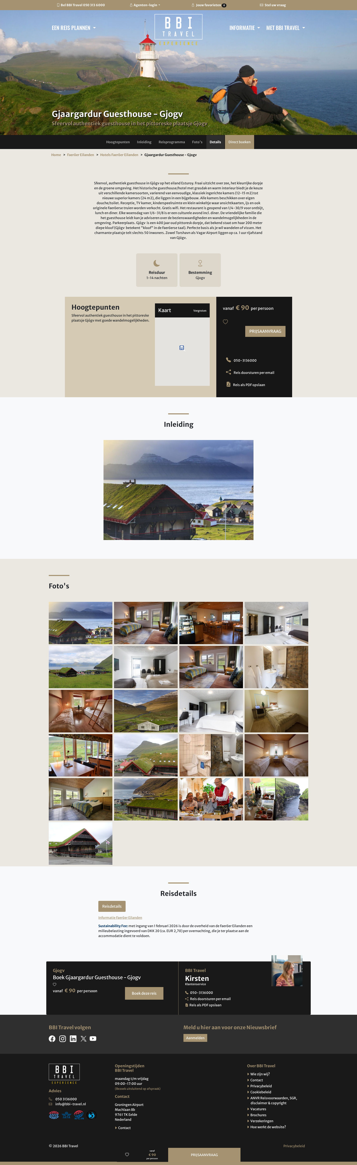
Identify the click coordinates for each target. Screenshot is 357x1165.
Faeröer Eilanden (80, 155)
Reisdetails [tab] (112, 906)
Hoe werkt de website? (268, 1127)
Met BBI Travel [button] (283, 27)
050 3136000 (66, 1099)
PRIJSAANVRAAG (265, 331)
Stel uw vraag (275, 5)
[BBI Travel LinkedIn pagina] (74, 1040)
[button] (118, 142)
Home (56, 155)
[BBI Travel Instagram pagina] (63, 1040)
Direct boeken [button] (239, 142)
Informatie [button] (243, 27)
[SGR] (79, 1115)
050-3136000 (245, 360)
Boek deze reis (144, 993)
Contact (124, 1128)
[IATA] (66, 1115)
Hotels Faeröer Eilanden (119, 155)
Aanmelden (195, 1038)
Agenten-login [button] (146, 5)
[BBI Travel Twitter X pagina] (83, 1040)
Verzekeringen (261, 1121)
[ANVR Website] (54, 1115)
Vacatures (258, 1109)
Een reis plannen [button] (72, 27)
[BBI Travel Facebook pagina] (53, 1040)
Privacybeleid (261, 1086)
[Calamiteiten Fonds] (92, 1115)
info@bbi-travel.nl (70, 1104)
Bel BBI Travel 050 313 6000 (83, 5)
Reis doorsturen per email (253, 373)
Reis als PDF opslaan (249, 385)
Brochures (258, 1115)
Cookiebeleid (260, 1092)
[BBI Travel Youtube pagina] (94, 1040)
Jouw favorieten (210, 5)
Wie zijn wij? (260, 1074)
